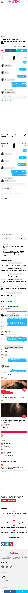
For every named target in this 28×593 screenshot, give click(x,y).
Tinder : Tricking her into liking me (11, 306)
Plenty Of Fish (5, 580)
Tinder (10, 301)
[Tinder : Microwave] (14, 341)
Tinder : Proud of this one (8, 329)
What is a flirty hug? (7, 295)
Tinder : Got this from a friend (9, 375)
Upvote (6, 238)
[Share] (10, 591)
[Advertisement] (14, 18)
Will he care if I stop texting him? (10, 276)
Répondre (3, 440)
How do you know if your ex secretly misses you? (14, 282)
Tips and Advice (18, 263)
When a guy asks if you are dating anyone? (14, 270)
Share (2, 56)
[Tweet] (22, 591)
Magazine (10, 263)
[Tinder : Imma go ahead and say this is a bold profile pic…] (14, 410)
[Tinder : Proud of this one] (14, 318)
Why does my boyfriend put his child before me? (14, 289)
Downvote (21, 238)
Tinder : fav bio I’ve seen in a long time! (12, 398)
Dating (3, 574)
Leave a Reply (14, 432)
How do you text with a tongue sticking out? (14, 265)
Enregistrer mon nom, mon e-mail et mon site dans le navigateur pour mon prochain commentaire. (12, 497)
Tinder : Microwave (6, 352)
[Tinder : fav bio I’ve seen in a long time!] (14, 387)
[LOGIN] (26, 2)
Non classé (4, 578)
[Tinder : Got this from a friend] (14, 364)
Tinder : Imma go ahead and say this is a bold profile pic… (13, 421)
